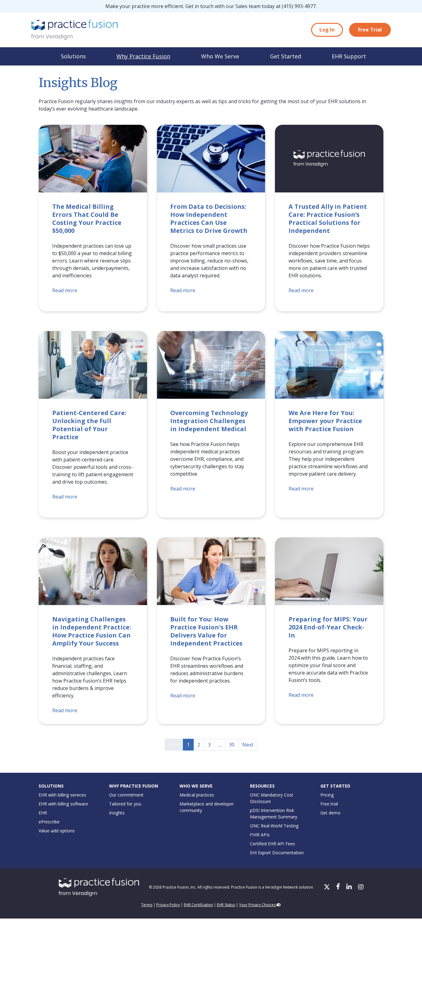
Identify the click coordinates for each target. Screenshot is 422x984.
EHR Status (226, 904)
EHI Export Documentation (277, 853)
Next (247, 744)
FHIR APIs (260, 835)
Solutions (73, 56)
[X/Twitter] (327, 887)
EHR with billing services (62, 795)
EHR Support (349, 56)
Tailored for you (125, 804)
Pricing (327, 795)
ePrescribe (49, 822)
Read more (64, 290)
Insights (116, 813)
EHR (43, 813)
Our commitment (126, 795)
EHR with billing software (63, 804)
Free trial (329, 804)
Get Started (285, 56)
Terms (146, 904)
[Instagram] (361, 887)
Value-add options (57, 831)
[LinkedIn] (349, 887)
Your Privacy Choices (257, 904)
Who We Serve (220, 56)
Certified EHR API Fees (272, 844)
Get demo (330, 813)
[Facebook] (338, 887)
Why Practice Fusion (143, 56)
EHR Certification (198, 904)
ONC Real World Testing (274, 826)
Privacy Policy (168, 904)
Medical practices (196, 795)
